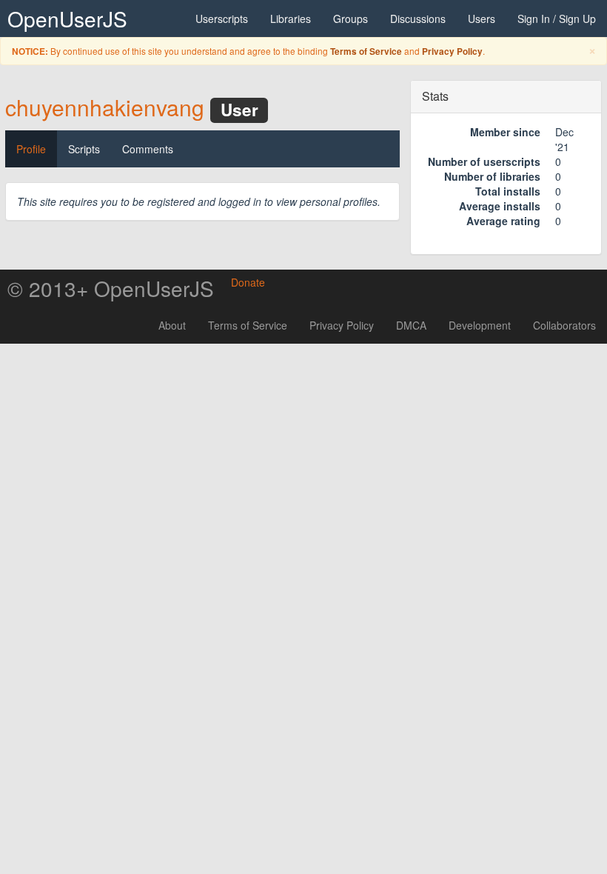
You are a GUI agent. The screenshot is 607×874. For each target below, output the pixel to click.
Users (481, 18)
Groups (350, 18)
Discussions (418, 18)
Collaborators (564, 325)
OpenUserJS (67, 18)
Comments (147, 148)
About (172, 325)
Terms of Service (366, 51)
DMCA (411, 325)
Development (480, 325)
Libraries (290, 18)
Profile (31, 148)
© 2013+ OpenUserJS (110, 288)
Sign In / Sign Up (556, 18)
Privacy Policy (452, 51)
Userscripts (221, 18)
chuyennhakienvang (104, 107)
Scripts (84, 148)
